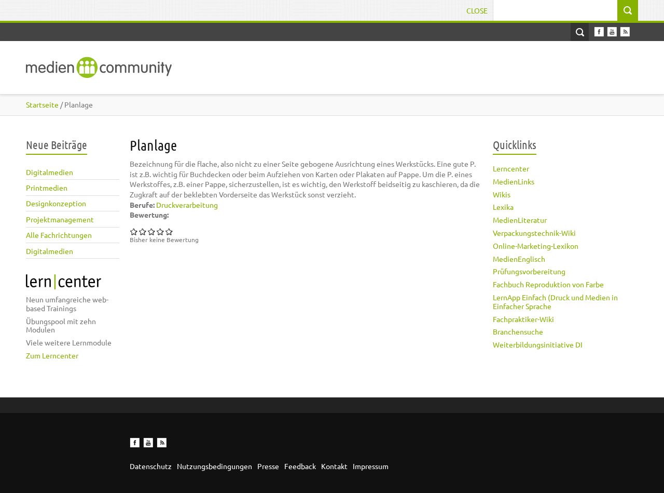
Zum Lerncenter (52, 355)
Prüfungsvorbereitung (529, 271)
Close (477, 10)
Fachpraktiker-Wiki (523, 319)
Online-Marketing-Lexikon (535, 245)
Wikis (501, 194)
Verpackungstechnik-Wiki (534, 232)
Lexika (503, 206)
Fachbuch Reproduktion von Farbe (548, 284)
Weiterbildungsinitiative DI (538, 344)
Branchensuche (518, 331)
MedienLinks (513, 181)
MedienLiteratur (520, 219)
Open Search (580, 32)
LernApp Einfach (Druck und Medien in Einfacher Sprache (555, 301)
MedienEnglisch (519, 258)
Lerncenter (511, 168)
